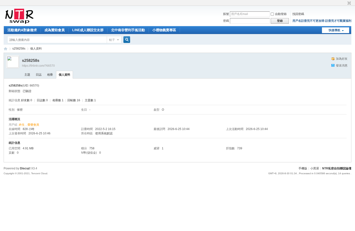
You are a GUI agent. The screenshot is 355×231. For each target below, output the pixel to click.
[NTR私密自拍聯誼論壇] (19, 23)
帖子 (112, 40)
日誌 (39, 74)
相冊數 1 (58, 100)
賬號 (226, 14)
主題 (27, 74)
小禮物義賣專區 (164, 30)
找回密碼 (298, 14)
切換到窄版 (348, 3)
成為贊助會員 (54, 30)
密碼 (226, 20)
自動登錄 (281, 14)
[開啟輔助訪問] (344, 3)
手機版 (302, 168)
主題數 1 (90, 100)
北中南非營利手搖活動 (128, 30)
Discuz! (25, 168)
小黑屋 (314, 168)
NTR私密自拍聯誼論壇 (5, 48)
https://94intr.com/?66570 (38, 65)
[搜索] (126, 40)
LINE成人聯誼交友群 (88, 30)
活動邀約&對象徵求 (22, 30)
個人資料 (64, 74)
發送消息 (342, 65)
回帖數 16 (73, 100)
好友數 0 (26, 100)
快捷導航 (334, 30)
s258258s (18, 48)
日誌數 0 (42, 100)
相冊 (50, 74)
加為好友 (342, 58)
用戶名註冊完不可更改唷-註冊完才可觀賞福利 (321, 20)
